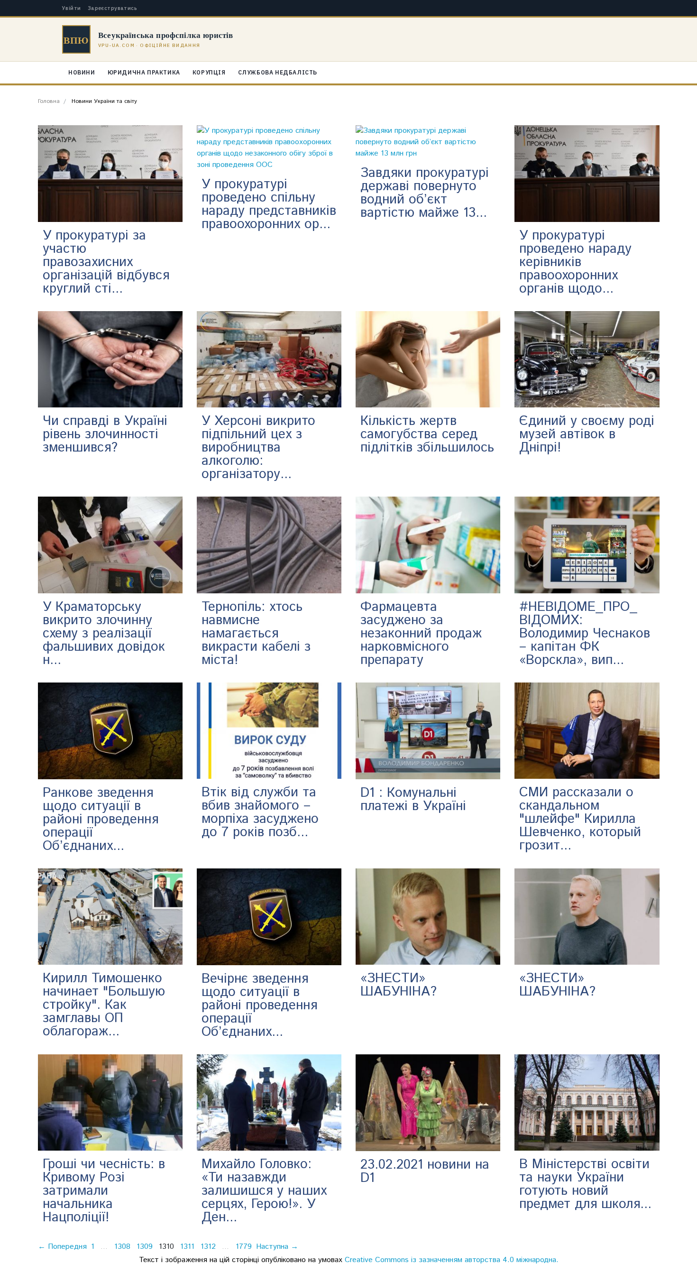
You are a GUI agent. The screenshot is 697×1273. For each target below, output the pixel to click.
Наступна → (277, 1246)
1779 (244, 1246)
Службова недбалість (277, 72)
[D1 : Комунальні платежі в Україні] (428, 731)
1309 (145, 1246)
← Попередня (62, 1246)
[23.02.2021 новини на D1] (428, 1102)
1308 (122, 1246)
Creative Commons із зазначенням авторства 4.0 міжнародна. (452, 1260)
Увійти (71, 8)
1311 (187, 1246)
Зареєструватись (113, 8)
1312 (208, 1246)
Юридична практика (144, 72)
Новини (81, 72)
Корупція (209, 72)
